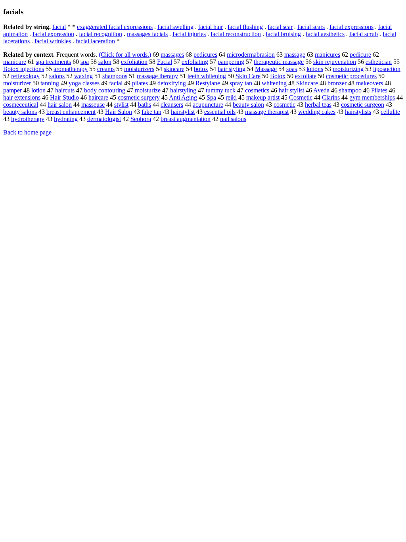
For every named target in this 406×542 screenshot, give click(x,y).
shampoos (114, 76)
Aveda (321, 90)
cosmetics (257, 90)
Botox (277, 76)
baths (144, 104)
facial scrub (363, 34)
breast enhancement (71, 111)
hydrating (66, 118)
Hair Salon (118, 111)
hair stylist (291, 90)
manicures (327, 54)
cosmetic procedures (351, 76)
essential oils (220, 111)
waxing (83, 76)
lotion (38, 90)
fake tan (151, 111)
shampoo (350, 90)
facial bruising (283, 34)
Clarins (331, 97)
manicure (14, 61)
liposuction (386, 68)
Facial (164, 61)
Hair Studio (64, 97)
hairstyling (183, 90)
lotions (314, 68)
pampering (231, 61)
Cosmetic (300, 97)
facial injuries (189, 34)
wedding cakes (316, 111)
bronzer (337, 83)
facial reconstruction (236, 34)
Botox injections (23, 68)
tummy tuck (221, 90)
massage (294, 54)
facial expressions (351, 26)
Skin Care (248, 76)
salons (57, 76)
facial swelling (175, 26)
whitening (274, 83)
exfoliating (195, 61)
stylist (121, 104)
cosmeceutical (20, 104)
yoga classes (84, 83)
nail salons (233, 118)
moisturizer (17, 83)
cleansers (172, 104)
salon (104, 61)
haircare (98, 97)
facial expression (53, 34)
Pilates (379, 90)
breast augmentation (186, 118)
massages (172, 54)
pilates (140, 83)
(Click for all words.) (125, 54)
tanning (49, 83)
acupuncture (208, 104)
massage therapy (157, 76)
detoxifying (171, 83)
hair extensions (21, 97)
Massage (266, 68)
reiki (231, 97)
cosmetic (284, 104)
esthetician (379, 61)
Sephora (140, 118)
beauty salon (248, 104)
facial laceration (95, 41)
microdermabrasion (251, 54)
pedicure (360, 54)
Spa (211, 97)
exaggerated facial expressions (115, 26)
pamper (12, 90)
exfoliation (134, 61)
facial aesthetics (325, 34)
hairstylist (183, 111)
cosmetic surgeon (362, 104)
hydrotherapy (27, 118)
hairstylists (358, 111)
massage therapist (267, 111)
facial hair (210, 26)
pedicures (205, 54)
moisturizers (139, 68)
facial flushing (245, 26)
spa (84, 61)
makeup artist (263, 97)
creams (106, 68)
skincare (174, 68)
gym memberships (372, 97)
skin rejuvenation (334, 61)
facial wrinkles (52, 41)
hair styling (231, 68)
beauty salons (20, 111)
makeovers (369, 83)
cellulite (390, 111)
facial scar (280, 26)
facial (59, 26)
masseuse (93, 104)
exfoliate (305, 76)
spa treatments (53, 61)
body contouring (104, 90)
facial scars (311, 26)
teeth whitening (207, 76)
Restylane (207, 83)
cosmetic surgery (139, 97)
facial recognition (100, 34)
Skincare (307, 83)
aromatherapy (71, 68)
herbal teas (318, 104)
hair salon (60, 104)
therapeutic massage (279, 61)
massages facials (147, 34)
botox (201, 68)
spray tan (241, 83)
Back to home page (27, 132)
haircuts (65, 90)
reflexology (25, 76)
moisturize (148, 90)
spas (291, 68)
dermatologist (104, 118)
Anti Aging (183, 97)
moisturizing (348, 68)
